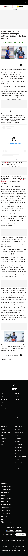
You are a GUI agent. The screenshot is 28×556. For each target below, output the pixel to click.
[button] (25, 2)
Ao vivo (7, 6)
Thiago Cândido (18, 42)
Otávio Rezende (7, 42)
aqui (6, 162)
